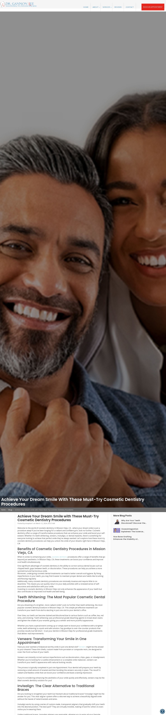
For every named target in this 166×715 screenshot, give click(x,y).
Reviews (118, 7)
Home (85, 7)
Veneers (82, 647)
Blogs (10, 510)
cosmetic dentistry (59, 557)
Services (106, 7)
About (95, 7)
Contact (130, 7)
